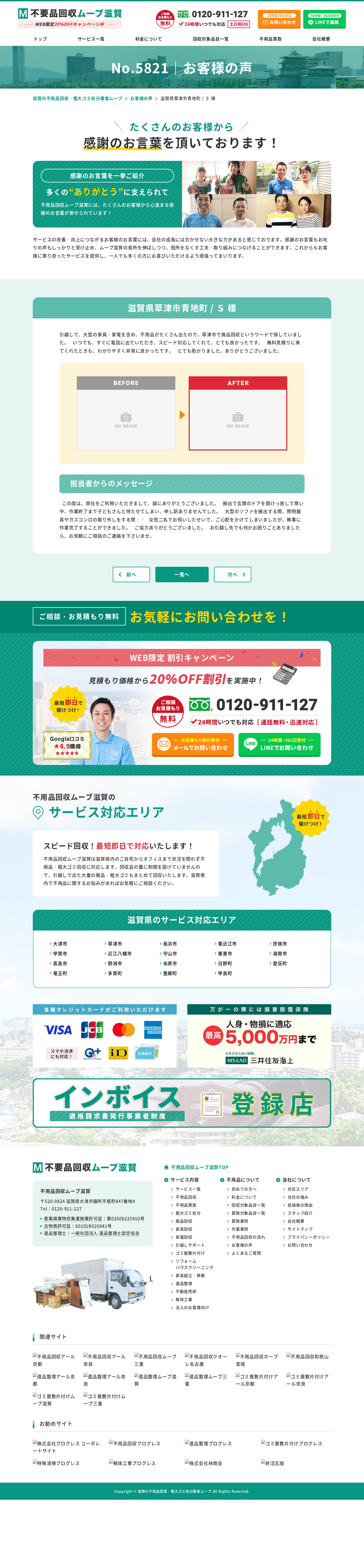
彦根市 (280, 943)
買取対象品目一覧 (248, 1213)
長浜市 (170, 943)
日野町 (225, 963)
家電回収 (184, 1237)
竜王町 (60, 973)
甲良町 (225, 973)
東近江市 (227, 943)
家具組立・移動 (190, 1275)
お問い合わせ (300, 1245)
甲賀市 (60, 953)
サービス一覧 (91, 38)
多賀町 (115, 973)
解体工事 (184, 1299)
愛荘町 (280, 963)
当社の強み (298, 1197)
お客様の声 (242, 1245)
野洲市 (115, 963)
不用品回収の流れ (248, 1237)
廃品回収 (184, 1221)
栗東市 (225, 953)
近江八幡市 (120, 953)
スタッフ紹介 (300, 1213)
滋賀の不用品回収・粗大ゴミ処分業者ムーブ (175, 1491)
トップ (40, 38)
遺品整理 (184, 1283)
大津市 (60, 943)
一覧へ (182, 574)
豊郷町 (170, 973)
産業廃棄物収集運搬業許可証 (73, 1218)
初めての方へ (244, 1189)
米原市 (170, 963)
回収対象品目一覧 (211, 38)
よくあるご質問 (246, 1253)
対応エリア (298, 1189)
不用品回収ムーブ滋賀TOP (200, 1167)
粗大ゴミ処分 (188, 1213)
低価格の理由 (300, 1205)
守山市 (170, 953)
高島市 (60, 963)
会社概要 (321, 38)
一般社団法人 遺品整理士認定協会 (105, 1233)
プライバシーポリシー (309, 1237)
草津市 (115, 943)
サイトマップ (300, 1229)
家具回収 (184, 1229)
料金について (148, 38)
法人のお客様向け (192, 1307)
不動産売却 (186, 1291)
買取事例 (240, 1221)
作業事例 (240, 1229)
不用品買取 (270, 38)
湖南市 (280, 953)
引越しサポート (190, 1245)
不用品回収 (186, 1197)
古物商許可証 (57, 1226)
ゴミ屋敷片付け (190, 1253)
